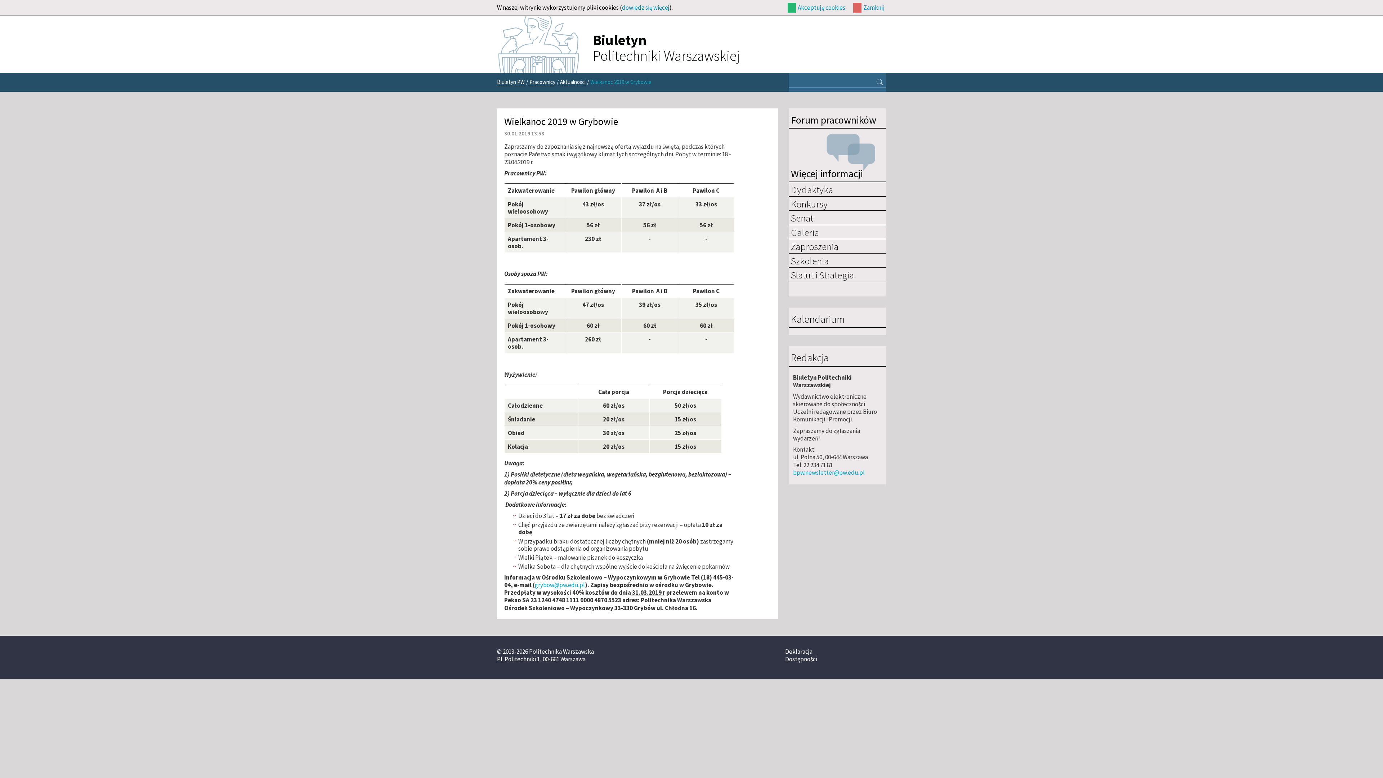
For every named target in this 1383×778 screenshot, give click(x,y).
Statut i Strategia (822, 275)
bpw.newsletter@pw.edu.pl (829, 473)
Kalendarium (818, 319)
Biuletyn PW (511, 82)
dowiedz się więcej (646, 8)
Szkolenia (810, 261)
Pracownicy (542, 82)
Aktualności (573, 82)
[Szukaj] (880, 83)
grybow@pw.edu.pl (560, 585)
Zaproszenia (814, 246)
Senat (802, 218)
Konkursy (809, 204)
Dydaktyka (812, 189)
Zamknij (873, 8)
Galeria (805, 232)
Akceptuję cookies (821, 8)
